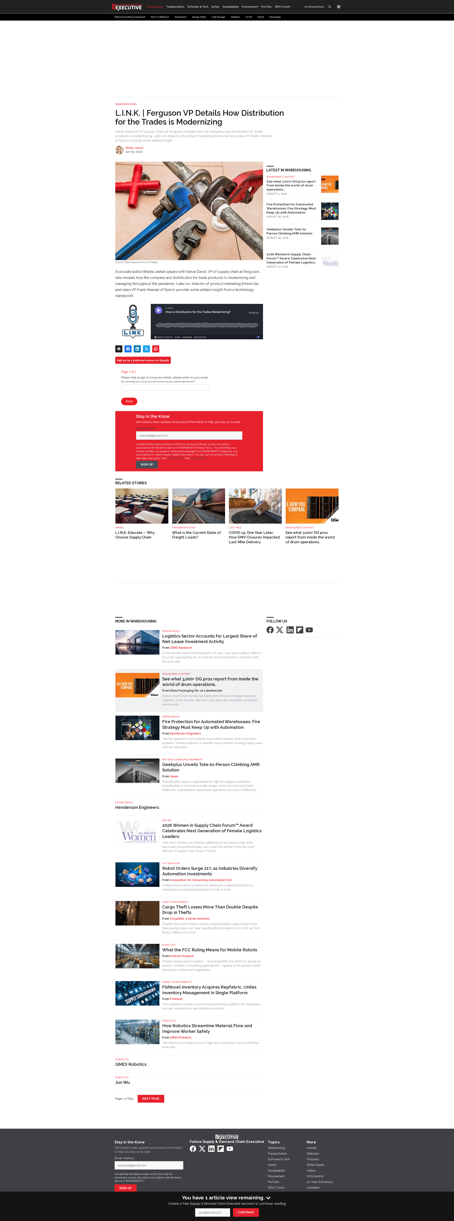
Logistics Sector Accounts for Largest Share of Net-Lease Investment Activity (209, 638)
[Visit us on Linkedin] (290, 629)
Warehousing (126, 104)
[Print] (118, 348)
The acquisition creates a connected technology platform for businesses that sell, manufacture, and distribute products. (211, 1006)
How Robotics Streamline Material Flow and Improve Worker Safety (207, 1028)
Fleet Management (175, 902)
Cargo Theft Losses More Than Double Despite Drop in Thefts (210, 909)
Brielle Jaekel (134, 148)
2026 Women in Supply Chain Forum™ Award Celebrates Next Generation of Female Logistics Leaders (291, 258)
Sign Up (147, 464)
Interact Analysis (182, 956)
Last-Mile (235, 527)
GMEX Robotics (180, 1037)
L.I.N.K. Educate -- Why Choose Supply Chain (134, 535)
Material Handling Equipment (182, 759)
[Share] (128, 348)
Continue (246, 1212)
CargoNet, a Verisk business (190, 918)
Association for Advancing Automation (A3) (200, 880)
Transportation (183, 527)
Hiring (119, 527)
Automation (171, 863)
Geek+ (174, 776)
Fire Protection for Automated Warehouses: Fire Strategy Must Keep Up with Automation (291, 208)
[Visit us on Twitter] (280, 629)
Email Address (146, 428)
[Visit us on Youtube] (309, 629)
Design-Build (171, 631)
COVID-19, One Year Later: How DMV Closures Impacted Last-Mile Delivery (254, 537)
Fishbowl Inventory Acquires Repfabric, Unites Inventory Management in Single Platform (209, 989)
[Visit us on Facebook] (270, 629)
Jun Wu (122, 1082)
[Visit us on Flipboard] (299, 629)
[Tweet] (146, 348)
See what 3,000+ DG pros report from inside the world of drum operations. (291, 185)
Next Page (150, 1098)
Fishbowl (176, 999)
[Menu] (338, 6)
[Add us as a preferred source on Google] (155, 348)
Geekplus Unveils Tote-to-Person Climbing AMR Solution (289, 231)
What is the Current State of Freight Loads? (196, 535)
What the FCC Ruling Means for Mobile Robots (209, 949)
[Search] (329, 6)
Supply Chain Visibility (177, 982)
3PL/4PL (167, 820)
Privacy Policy (199, 458)
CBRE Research (181, 647)
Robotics (168, 945)
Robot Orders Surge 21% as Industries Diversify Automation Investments (209, 871)
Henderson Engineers (185, 733)
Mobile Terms (175, 458)
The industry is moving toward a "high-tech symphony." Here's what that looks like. (210, 1045)
